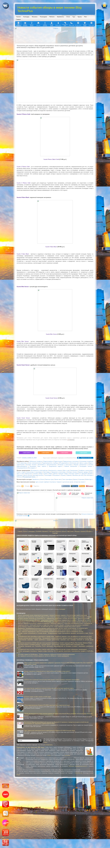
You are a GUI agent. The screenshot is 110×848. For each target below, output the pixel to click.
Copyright (55, 533)
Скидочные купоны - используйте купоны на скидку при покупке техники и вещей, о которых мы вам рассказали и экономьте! (53, 625)
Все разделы (31, 468)
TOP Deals (52, 531)
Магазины (34, 16)
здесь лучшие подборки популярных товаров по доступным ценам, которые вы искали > (61, 482)
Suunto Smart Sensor (23, 365)
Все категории (88, 475)
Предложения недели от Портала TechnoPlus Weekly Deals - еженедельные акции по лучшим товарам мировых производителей (54, 621)
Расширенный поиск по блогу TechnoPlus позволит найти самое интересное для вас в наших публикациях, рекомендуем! (52, 649)
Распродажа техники (85, 466)
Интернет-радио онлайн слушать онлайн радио (37, 696)
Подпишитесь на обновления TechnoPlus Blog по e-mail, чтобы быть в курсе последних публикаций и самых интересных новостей (54, 617)
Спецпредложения (22, 468)
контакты (67, 755)
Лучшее (63, 475)
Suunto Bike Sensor (23, 286)
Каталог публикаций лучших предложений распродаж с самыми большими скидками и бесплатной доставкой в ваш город (52, 615)
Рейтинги (51, 16)
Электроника (73, 470)
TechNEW (38, 531)
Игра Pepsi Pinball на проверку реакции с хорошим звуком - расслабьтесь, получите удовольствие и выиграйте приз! (51, 644)
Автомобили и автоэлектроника (47, 464)
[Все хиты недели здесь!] (5, 794)
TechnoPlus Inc (78, 773)
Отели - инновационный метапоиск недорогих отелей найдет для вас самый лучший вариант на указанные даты (50, 630)
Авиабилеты (60, 16)
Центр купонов (27, 475)
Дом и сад (66, 470)
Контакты (89, 531)
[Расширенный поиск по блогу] (5, 813)
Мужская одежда (83, 472)
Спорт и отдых (21, 472)
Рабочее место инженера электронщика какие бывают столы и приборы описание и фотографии (51, 679)
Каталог (18, 16)
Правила (83, 531)
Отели (68, 16)
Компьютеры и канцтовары (34, 472)
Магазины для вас (78, 475)
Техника (35, 473)
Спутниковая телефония (86, 461)
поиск (45, 742)
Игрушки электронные (80, 464)
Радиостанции (58, 461)
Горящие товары (63, 473)
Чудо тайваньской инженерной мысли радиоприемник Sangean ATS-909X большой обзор (49, 730)
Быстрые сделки (74, 473)
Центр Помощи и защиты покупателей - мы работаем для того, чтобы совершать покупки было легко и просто (49, 626)
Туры (73, 16)
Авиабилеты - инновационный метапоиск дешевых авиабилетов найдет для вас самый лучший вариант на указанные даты (53, 628)
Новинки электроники (70, 466)
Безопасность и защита (55, 470)
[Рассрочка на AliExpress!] (5, 786)
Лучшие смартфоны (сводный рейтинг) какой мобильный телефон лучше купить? (47, 671)
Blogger (18, 774)
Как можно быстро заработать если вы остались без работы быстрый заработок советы (49, 688)
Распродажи (43, 16)
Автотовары (46, 472)
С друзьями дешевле (86, 473)
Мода (40, 473)
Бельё (90, 472)
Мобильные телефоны (36, 461)
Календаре (62, 609)
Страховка (81, 479)
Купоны (64, 531)
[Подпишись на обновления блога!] (5, 804)
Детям (55, 473)
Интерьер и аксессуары (65, 464)
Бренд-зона (28, 473)
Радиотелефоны (48, 461)
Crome (49, 755)
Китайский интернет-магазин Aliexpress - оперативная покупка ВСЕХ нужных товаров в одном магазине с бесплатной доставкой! (54, 620)
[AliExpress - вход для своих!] (5, 842)
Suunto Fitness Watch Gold (51, 159)
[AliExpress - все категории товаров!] (5, 833)
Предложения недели (55, 466)
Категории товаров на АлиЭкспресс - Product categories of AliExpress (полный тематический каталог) (46, 654)
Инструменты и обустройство (39, 470)
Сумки (45, 473)
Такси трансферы (67, 479)
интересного (48, 744)
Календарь (26, 16)
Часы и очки (20, 473)
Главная (18, 19)
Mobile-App (88, 479)
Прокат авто (57, 479)
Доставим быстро (38, 475)
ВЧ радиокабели (64, 463)
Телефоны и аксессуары (86, 470)
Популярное (56, 475)
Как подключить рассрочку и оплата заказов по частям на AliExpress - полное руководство (43, 656)
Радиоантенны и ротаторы (70, 461)
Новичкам (19, 475)
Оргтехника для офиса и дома (78, 463)
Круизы (80, 16)
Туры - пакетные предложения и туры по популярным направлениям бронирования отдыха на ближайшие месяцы (50, 631)
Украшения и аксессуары (58, 472)
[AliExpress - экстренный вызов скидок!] (5, 823)
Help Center (70, 531)
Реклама (77, 531)
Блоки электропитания (34, 463)
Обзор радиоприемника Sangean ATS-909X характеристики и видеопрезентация (47, 705)
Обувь (50, 473)
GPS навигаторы (22, 463)
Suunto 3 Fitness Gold (23, 114)
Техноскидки (47, 475)
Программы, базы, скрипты (38, 466)
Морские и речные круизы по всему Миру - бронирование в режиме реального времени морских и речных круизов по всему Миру (55, 638)
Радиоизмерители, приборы (50, 463)
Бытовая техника (31, 464)
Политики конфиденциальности (78, 766)
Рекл (85, 16)
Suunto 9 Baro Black (23, 197)
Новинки (69, 475)
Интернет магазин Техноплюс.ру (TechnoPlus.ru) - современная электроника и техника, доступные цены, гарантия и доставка (53, 618)
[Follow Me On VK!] (5, 6)
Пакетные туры (49, 479)
